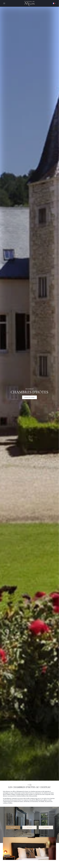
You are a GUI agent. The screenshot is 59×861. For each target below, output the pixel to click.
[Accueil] (29, 3)
